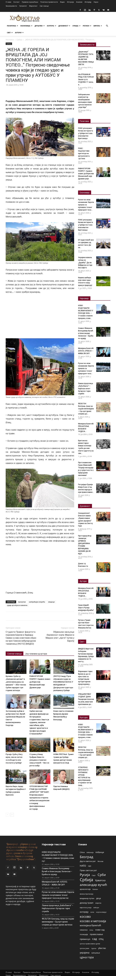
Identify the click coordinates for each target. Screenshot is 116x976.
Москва (100, 861)
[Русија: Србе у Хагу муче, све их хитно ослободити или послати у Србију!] (16, 745)
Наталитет (23, 6)
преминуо (85, 939)
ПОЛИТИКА (11, 26)
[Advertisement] (40, 317)
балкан (95, 889)
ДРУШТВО (39, 26)
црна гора (87, 957)
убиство (102, 948)
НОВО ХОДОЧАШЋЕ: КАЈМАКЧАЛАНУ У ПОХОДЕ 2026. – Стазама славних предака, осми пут (58, 856)
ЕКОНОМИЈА (25, 26)
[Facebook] (80, 10)
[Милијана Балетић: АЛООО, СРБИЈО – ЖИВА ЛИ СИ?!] (103, 352)
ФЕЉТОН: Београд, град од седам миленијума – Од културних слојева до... (86, 409)
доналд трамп (86, 903)
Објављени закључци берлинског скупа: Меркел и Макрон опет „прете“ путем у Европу (60, 636)
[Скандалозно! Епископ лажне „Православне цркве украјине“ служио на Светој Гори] (103, 517)
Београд (86, 856)
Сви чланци (44, 6)
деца (98, 898)
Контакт (16, 2)
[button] (107, 26)
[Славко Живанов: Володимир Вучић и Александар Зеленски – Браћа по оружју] (103, 332)
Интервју (88, 2)
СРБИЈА (75, 26)
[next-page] (12, 814)
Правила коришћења (30, 2)
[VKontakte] (103, 10)
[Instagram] (85, 10)
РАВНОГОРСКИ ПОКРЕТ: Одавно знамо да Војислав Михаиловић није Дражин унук (39, 682)
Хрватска (100, 880)
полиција (84, 934)
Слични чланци (14, 654)
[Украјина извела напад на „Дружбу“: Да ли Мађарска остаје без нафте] (103, 261)
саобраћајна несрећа (37, 602)
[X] (99, 10)
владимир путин (87, 898)
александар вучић (93, 884)
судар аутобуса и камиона (17, 605)
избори (96, 907)
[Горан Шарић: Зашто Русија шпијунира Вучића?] (103, 609)
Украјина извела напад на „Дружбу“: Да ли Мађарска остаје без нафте (85, 263)
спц (101, 938)
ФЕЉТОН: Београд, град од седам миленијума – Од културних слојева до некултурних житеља (58, 922)
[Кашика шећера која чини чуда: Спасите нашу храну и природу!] (103, 281)
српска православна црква (90, 944)
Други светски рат (88, 861)
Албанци (99, 852)
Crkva (82, 852)
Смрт (94, 875)
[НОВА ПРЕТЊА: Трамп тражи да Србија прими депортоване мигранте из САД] (63, 745)
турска (93, 948)
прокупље (22, 602)
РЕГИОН (86, 26)
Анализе (79, 2)
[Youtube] (108, 10)
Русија (85, 874)
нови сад (100, 929)
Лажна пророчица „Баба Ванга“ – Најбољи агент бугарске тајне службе (85, 388)
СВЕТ (9, 32)
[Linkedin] (89, 10)
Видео (62, 2)
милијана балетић (90, 925)
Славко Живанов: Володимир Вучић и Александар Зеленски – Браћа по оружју (85, 333)
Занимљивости (11, 6)
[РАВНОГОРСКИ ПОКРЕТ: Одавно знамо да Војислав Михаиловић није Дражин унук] (39, 667)
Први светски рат (88, 870)
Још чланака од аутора (36, 654)
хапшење (95, 952)
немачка (83, 930)
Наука (96, 2)
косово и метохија (93, 920)
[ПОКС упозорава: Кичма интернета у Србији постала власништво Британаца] (103, 132)
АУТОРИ (18, 32)
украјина (84, 952)
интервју (84, 912)
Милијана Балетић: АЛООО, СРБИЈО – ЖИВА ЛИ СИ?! (86, 350)
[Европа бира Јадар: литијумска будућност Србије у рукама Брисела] (16, 777)
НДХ (89, 866)
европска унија (85, 907)
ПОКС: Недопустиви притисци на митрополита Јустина (84, 153)
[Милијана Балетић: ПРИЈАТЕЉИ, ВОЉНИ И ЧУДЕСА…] (103, 427)
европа (98, 903)
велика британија (86, 894)
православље (96, 934)
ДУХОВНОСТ (63, 26)
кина (92, 912)
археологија (85, 889)
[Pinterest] (94, 10)
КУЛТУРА (50, 26)
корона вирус (101, 912)
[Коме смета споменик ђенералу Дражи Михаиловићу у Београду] (63, 701)
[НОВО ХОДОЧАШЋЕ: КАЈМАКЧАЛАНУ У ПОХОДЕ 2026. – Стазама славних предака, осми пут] (103, 309)
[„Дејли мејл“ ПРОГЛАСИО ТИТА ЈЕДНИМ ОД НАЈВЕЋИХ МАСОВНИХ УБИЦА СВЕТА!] (103, 55)
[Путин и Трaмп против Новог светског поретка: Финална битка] (103, 624)
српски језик (84, 948)
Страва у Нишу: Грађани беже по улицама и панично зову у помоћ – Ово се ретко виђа (39, 760)
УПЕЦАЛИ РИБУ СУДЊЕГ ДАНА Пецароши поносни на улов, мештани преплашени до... (86, 699)
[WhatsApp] (28, 91)
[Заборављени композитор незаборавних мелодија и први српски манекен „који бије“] (103, 98)
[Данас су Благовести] (103, 567)
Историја (70, 2)
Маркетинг (33, 6)
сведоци (51, 602)
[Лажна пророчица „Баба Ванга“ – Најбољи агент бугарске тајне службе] (103, 387)
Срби (102, 874)
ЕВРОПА (97, 26)
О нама (8, 2)
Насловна (10, 39)
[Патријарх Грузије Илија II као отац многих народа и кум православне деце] (103, 488)
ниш (91, 930)
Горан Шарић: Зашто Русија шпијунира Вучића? (86, 607)
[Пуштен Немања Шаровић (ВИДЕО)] (63, 777)
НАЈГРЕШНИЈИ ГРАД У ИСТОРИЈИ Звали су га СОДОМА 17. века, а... (86, 79)
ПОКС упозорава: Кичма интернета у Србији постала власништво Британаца (85, 133)
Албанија (90, 852)
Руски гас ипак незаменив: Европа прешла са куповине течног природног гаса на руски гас (58, 895)
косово (85, 916)
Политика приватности (49, 2)
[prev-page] (7, 814)
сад (94, 938)
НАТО (83, 865)
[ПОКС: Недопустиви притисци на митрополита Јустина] (103, 152)
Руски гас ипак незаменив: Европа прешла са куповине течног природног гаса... (86, 205)
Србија (19, 39)
